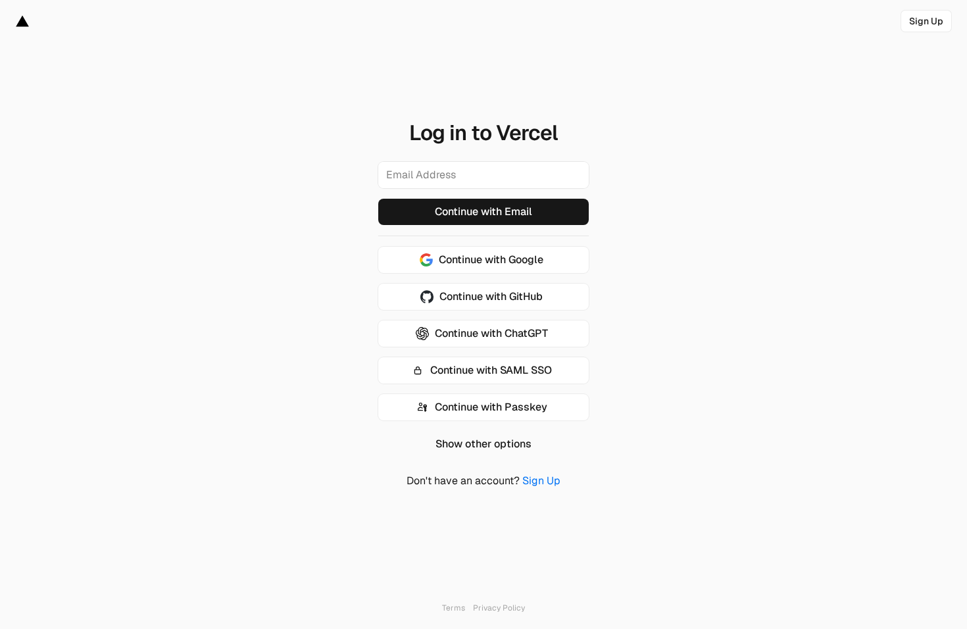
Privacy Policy (499, 608)
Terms (453, 608)
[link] (926, 21)
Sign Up (541, 481)
